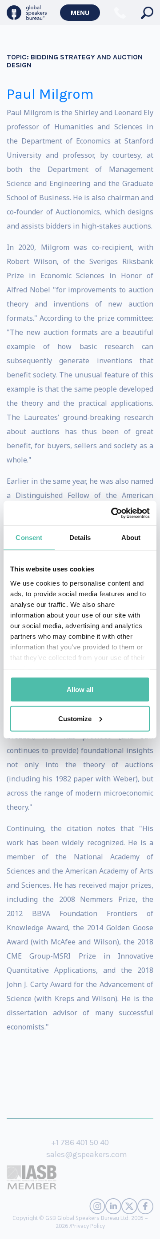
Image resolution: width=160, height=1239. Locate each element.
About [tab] (131, 537)
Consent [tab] (29, 537)
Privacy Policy (88, 1226)
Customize (75, 718)
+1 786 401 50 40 (80, 1142)
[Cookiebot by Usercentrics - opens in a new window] (113, 513)
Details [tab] (80, 537)
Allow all (80, 689)
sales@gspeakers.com (86, 1154)
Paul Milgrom (50, 94)
